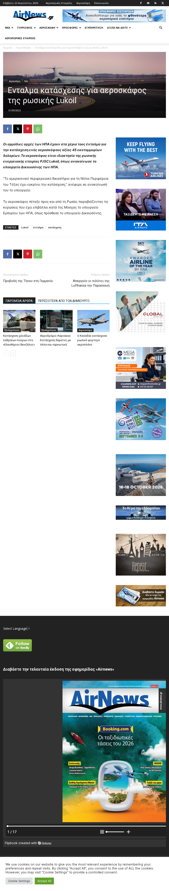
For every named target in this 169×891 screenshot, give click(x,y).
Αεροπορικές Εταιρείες (59, 3)
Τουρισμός (25, 27)
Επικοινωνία (101, 3)
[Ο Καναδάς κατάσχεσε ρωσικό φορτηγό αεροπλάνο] (93, 321)
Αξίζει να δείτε (117, 27)
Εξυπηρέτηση (94, 27)
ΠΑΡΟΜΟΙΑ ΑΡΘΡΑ (19, 301)
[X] (162, 3)
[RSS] (155, 3)
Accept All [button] (44, 881)
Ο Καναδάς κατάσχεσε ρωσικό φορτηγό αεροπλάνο (92, 340)
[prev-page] (6, 353)
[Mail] (148, 3)
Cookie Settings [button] (19, 881)
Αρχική (7, 47)
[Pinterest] (27, 128)
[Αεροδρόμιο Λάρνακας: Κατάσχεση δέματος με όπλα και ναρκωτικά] (56, 321)
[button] (160, 28)
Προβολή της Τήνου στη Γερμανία (28, 281)
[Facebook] (141, 3)
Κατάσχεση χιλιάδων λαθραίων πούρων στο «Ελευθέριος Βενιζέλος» (19, 340)
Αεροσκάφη (83, 3)
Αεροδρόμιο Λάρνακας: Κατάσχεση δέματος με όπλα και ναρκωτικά (55, 340)
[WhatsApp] (37, 128)
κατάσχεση (54, 227)
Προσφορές (70, 27)
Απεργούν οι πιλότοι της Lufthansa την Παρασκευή (91, 283)
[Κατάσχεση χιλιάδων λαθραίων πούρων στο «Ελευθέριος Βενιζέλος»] (19, 321)
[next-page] (13, 353)
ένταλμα (38, 227)
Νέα (7, 27)
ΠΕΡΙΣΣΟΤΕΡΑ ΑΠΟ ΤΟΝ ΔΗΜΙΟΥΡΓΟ (64, 301)
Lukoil (24, 227)
